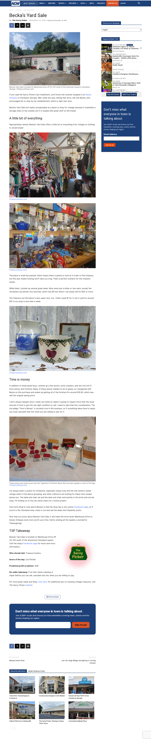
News (41, 3)
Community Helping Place (78, 721)
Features (72, 3)
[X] (17, 25)
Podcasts (101, 3)
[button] (139, 3)
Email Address (110, 134)
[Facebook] (11, 25)
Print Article (53, 597)
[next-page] (14, 728)
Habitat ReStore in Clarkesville (20, 721)
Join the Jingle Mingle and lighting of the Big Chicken (78, 661)
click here (42, 582)
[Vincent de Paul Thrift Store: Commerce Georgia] (82, 685)
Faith (83, 3)
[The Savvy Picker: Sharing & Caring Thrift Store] (52, 710)
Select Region (29, 3)
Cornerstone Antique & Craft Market (52, 696)
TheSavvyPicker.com (18, 199)
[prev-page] (10, 728)
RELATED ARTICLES (18, 671)
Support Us (112, 3)
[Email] (22, 25)
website (28, 585)
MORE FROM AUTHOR (36, 671)
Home (11, 10)
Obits (91, 3)
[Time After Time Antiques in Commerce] (22, 685)
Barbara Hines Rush (17, 660)
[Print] (28, 25)
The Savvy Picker (19, 20)
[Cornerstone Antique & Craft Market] (52, 685)
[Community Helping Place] (82, 710)
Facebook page (81, 507)
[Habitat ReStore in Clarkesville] (22, 710)
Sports (61, 3)
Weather (51, 3)
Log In (123, 3)
